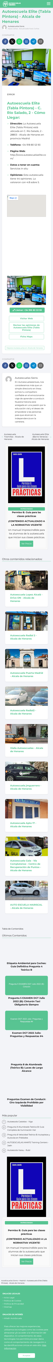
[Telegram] (33, 41)
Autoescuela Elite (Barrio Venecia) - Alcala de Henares (40, 436)
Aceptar (26, 1355)
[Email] (40, 41)
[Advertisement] (26, 246)
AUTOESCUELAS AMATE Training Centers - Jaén (28, 1144)
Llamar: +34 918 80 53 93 (28, 310)
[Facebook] (5, 41)
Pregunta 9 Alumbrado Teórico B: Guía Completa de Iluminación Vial (25, 1128)
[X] (12, 41)
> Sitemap (7, 1307)
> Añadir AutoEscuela (12, 1318)
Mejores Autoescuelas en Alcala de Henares (25, 348)
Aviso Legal (9, 1297)
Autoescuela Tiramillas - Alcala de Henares (14, 436)
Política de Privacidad (14, 1304)
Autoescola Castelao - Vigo (20, 1121)
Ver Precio (26, 543)
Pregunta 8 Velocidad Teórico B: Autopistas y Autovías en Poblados (28, 1136)
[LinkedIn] (26, 41)
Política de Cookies (12, 1301)
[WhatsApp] (19, 41)
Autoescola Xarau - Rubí (18, 1150)
